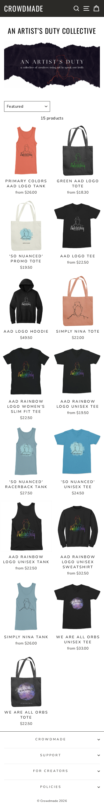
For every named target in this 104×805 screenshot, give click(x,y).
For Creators (50, 771)
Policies (50, 787)
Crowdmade (23, 8)
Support (51, 755)
